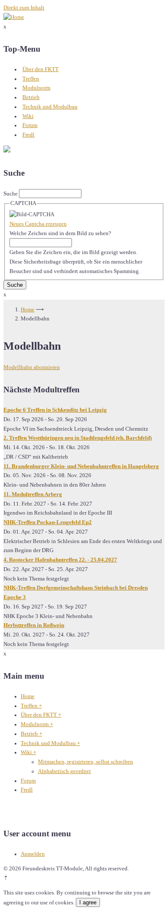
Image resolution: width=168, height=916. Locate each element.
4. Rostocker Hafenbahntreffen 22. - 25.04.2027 (60, 560)
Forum (29, 125)
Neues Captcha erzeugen (38, 224)
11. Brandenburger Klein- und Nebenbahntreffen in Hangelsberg (81, 466)
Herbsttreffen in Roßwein (33, 625)
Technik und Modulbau (50, 107)
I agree (87, 902)
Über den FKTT (40, 69)
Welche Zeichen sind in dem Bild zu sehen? (60, 233)
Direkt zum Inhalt (23, 8)
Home (27, 310)
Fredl (28, 135)
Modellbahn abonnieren (31, 367)
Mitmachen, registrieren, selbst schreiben (85, 762)
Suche (10, 194)
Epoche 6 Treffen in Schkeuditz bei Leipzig (55, 410)
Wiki (28, 116)
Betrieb (31, 97)
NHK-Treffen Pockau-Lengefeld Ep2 (47, 522)
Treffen (30, 79)
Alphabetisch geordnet (64, 771)
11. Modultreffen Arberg (32, 494)
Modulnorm (36, 88)
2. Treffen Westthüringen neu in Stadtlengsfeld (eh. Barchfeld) (77, 438)
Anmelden (33, 854)
